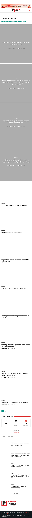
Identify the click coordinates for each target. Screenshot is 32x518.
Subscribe (26, 420)
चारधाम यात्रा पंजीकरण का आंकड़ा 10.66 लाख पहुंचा (14, 402)
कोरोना (21, 21)
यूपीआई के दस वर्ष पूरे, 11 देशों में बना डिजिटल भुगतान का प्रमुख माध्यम (20, 466)
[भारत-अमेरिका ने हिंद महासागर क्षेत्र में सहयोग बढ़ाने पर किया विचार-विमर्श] (16, 43)
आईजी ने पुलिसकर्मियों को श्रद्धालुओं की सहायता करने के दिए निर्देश (15, 316)
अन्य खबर (7, 21)
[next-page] (12, 411)
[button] (2, 10)
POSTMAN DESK (5, 207)
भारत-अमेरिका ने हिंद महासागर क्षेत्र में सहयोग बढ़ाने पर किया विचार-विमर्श (20, 444)
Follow (16, 420)
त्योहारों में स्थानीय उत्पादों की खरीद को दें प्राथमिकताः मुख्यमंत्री (19, 487)
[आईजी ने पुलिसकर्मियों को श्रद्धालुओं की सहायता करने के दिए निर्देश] (16, 303)
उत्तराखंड (16, 21)
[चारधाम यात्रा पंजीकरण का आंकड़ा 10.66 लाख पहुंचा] (16, 389)
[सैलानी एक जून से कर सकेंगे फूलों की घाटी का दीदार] (16, 276)
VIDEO (3, 21)
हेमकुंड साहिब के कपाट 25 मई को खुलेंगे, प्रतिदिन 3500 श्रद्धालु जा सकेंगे (15, 261)
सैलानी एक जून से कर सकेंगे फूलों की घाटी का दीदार (13, 289)
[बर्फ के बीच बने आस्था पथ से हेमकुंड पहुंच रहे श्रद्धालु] (16, 193)
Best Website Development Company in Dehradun (15, 513)
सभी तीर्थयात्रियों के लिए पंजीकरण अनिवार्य (11, 233)
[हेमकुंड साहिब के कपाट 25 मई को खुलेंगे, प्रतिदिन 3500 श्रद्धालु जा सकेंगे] (16, 247)
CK (22, 512)
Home (2, 15)
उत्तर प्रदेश (12, 21)
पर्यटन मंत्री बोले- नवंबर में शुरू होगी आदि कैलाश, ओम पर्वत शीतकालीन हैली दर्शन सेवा (15, 345)
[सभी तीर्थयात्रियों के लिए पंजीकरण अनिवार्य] (16, 220)
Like (6, 420)
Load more (15, 493)
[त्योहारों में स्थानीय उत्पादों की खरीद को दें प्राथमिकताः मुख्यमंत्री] (5, 486)
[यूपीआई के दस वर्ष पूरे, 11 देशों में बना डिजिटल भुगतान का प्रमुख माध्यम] (16, 122)
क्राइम (24, 21)
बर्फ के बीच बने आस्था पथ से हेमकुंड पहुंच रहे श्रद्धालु (14, 205)
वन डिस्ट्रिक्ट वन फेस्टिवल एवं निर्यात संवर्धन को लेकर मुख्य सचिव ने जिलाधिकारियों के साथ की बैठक (20, 476)
